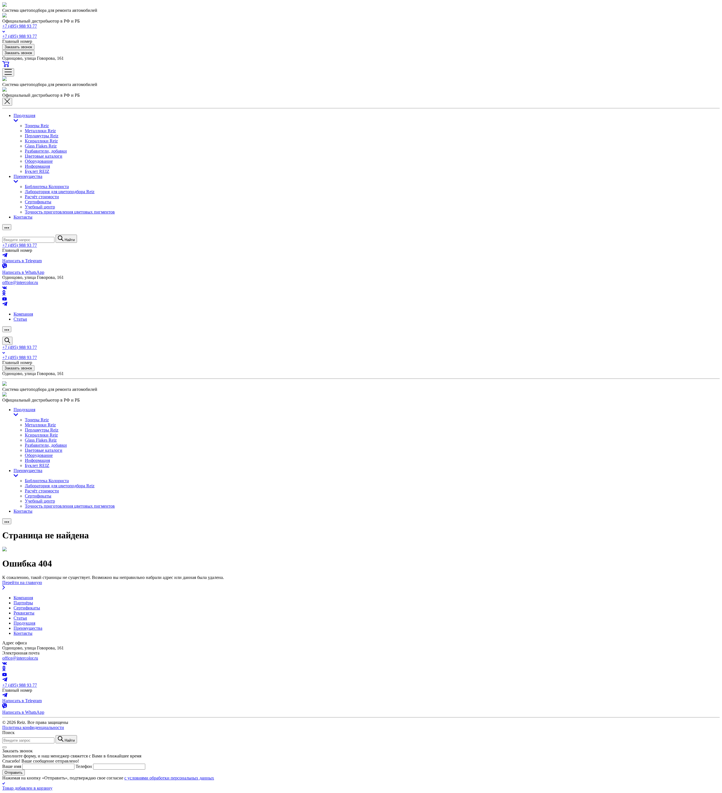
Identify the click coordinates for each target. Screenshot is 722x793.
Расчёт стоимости (42, 196)
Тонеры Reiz (37, 125)
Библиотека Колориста (47, 186)
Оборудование (39, 161)
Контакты (23, 217)
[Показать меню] (8, 72)
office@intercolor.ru (20, 282)
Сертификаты (38, 201)
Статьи (20, 319)
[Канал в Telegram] (4, 304)
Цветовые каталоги (43, 156)
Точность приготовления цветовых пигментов (70, 212)
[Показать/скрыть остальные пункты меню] (6, 227)
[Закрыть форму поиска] (4, 747)
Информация (37, 166)
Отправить (14, 772)
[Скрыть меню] (7, 102)
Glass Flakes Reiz (41, 146)
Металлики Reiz (40, 130)
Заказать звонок (18, 47)
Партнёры (23, 602)
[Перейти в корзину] (5, 65)
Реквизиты (24, 613)
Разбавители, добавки (46, 151)
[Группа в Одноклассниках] (4, 294)
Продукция (24, 115)
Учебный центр (40, 206)
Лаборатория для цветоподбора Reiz (59, 191)
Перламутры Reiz (41, 135)
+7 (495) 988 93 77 (19, 26)
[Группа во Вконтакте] (4, 287)
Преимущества (28, 176)
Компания (23, 314)
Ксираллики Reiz (41, 140)
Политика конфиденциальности (33, 727)
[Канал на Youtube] (4, 299)
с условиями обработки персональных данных (169, 778)
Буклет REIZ (37, 171)
